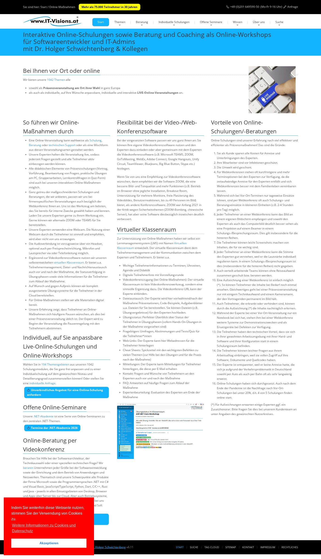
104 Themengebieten (55, 364)
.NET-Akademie (43, 416)
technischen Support (62, 145)
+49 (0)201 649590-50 (244, 7)
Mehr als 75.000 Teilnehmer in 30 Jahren (109, 7)
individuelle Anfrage (42, 383)
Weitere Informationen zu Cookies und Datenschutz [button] (44, 528)
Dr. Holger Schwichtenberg (108, 547)
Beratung (142, 22)
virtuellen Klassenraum (69, 262)
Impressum (267, 547)
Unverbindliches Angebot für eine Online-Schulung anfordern (65, 392)
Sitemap (230, 547)
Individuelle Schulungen (174, 22)
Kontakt (248, 547)
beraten (28, 468)
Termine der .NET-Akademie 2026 (54, 428)
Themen (119, 22)
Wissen (237, 22)
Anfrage (292, 7)
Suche (279, 22)
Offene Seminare (211, 22)
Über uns (259, 22)
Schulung (96, 140)
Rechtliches (290, 547)
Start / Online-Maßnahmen (57, 7)
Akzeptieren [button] (49, 543)
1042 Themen (56, 80)
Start (101, 22)
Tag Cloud (211, 547)
